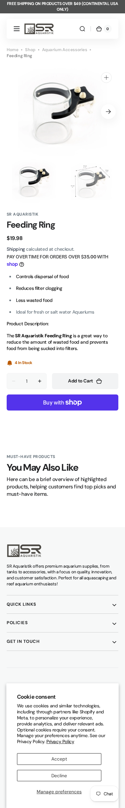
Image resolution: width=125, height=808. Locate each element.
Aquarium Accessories (64, 49)
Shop (30, 49)
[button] (16, 28)
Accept (59, 759)
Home (12, 49)
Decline (59, 776)
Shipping (16, 249)
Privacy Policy (60, 741)
